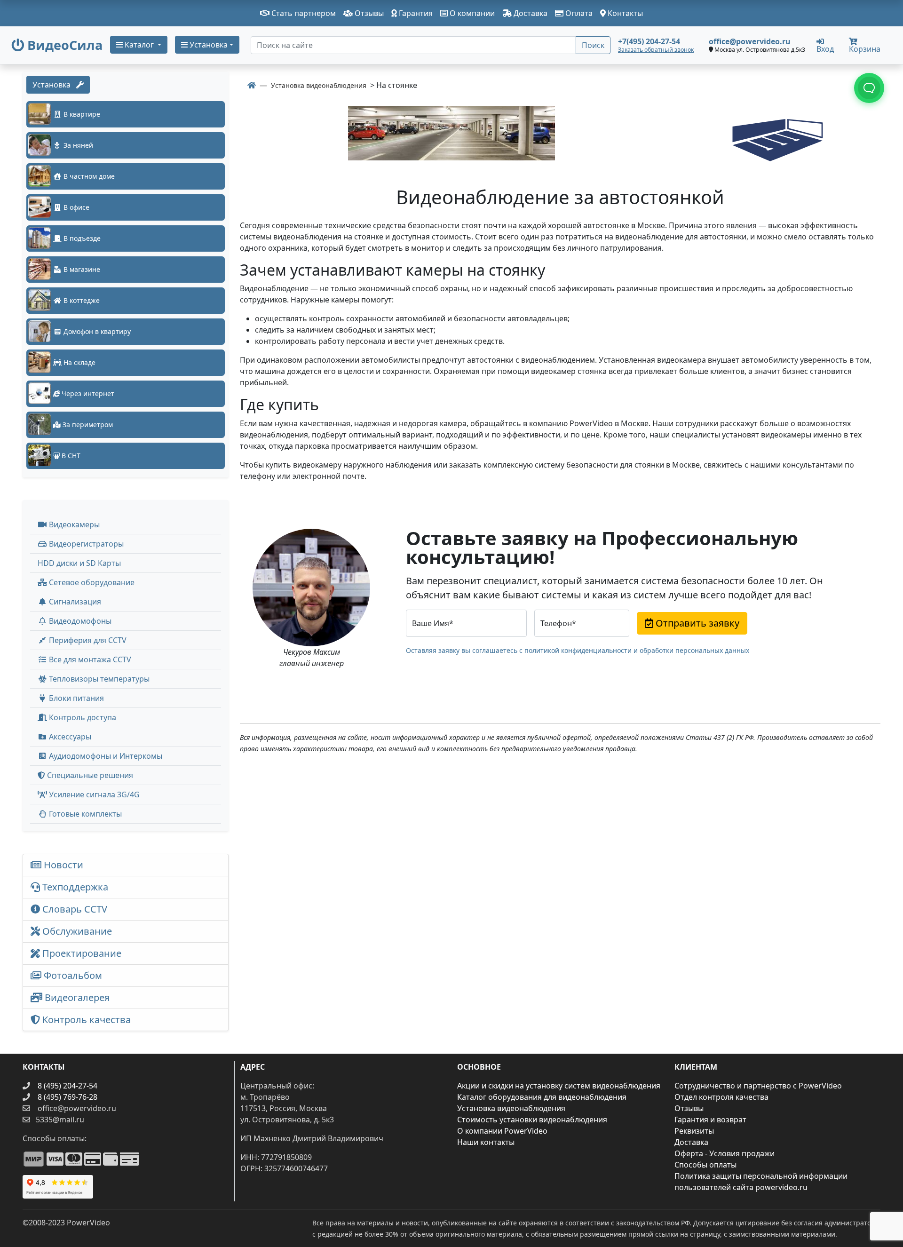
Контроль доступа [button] (81, 717)
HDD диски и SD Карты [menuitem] (79, 563)
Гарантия (415, 13)
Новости (62, 864)
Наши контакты (486, 1142)
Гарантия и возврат (710, 1119)
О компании (471, 13)
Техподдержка (74, 887)
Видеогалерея (76, 997)
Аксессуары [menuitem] (69, 736)
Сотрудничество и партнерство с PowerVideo (758, 1085)
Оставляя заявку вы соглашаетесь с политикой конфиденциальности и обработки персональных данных (577, 650)
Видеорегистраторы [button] (85, 544)
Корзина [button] (864, 49)
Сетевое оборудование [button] (91, 582)
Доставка (529, 13)
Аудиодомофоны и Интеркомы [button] (104, 756)
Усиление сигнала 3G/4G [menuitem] (93, 794)
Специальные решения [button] (89, 775)
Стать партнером (302, 13)
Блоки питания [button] (75, 698)
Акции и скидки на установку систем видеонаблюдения (558, 1085)
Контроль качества (87, 1019)
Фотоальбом (71, 975)
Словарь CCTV (73, 909)
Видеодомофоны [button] (79, 621)
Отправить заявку (696, 623)
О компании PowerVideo (502, 1131)
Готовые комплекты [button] (84, 814)
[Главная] (251, 85)
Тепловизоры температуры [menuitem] (98, 679)
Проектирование (80, 953)
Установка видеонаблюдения (511, 1108)
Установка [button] (208, 45)
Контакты (624, 13)
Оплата (578, 13)
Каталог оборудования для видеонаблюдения (541, 1097)
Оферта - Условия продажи (724, 1153)
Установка (54, 84)
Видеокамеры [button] (73, 524)
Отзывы (368, 13)
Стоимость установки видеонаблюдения (532, 1119)
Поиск (593, 45)
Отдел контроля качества (721, 1097)
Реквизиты (694, 1131)
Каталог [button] (139, 45)
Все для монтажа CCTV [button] (89, 659)
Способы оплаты (705, 1165)
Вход (825, 48)
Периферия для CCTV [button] (87, 640)
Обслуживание (76, 931)
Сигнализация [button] (74, 601)
